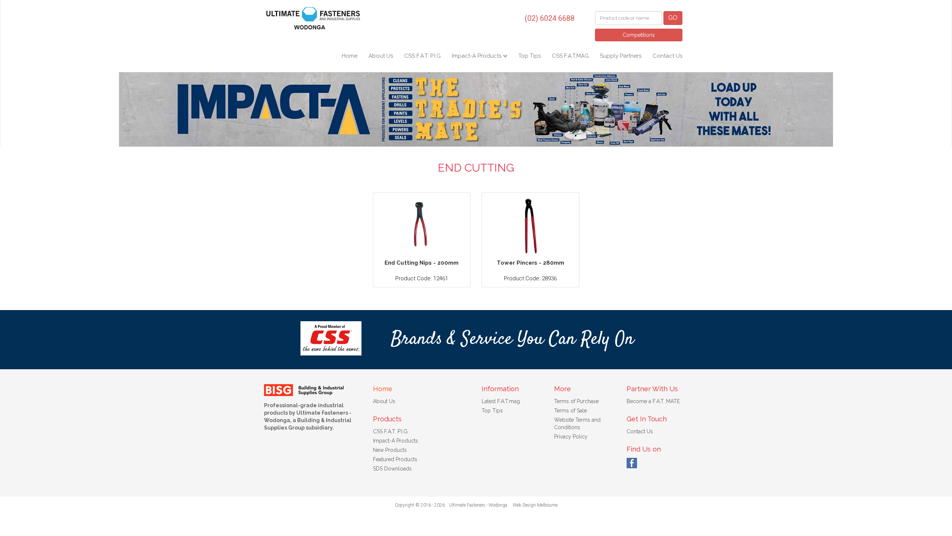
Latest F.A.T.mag (501, 401)
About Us (381, 55)
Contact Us (667, 55)
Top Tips (529, 55)
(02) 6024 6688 (550, 18)
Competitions (639, 35)
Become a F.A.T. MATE (653, 401)
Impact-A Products (477, 55)
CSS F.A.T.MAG (570, 55)
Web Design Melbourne (535, 505)
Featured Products (395, 459)
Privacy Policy (571, 437)
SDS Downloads (392, 469)
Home (349, 55)
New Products (390, 450)
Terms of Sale (570, 411)
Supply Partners (620, 55)
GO (673, 17)
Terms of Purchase (576, 401)
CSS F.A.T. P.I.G (422, 55)
